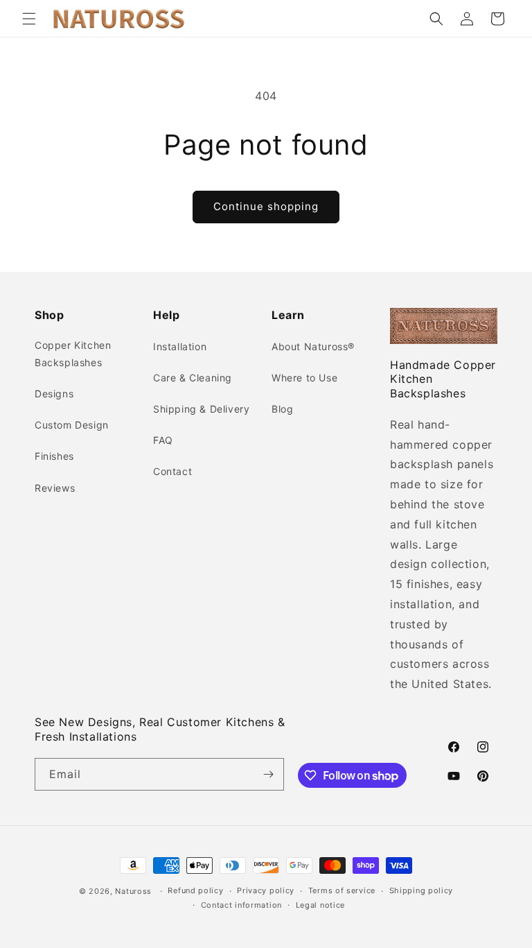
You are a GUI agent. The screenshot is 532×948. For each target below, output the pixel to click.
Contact (172, 471)
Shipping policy (421, 890)
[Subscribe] (268, 774)
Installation (179, 346)
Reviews (55, 488)
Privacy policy (265, 890)
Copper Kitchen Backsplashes (73, 353)
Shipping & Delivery (201, 409)
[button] (29, 18)
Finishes (54, 456)
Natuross (133, 891)
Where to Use (304, 377)
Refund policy (195, 890)
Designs (54, 393)
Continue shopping (266, 206)
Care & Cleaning (192, 377)
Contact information (241, 905)
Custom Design (72, 425)
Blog (282, 409)
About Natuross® (313, 346)
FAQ (163, 440)
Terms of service (341, 890)
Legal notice (320, 905)
